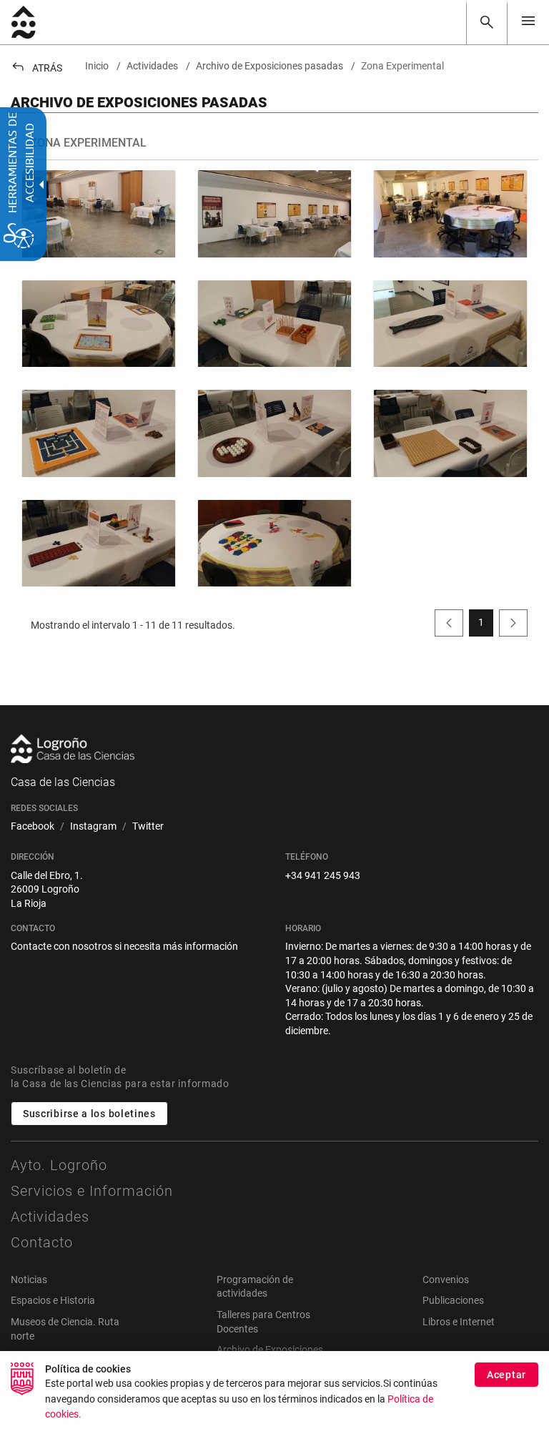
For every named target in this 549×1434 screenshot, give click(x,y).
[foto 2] (98, 323)
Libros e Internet (458, 1321)
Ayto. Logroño (59, 1165)
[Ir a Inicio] (23, 22)
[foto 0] (98, 213)
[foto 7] (450, 433)
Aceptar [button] (506, 1374)
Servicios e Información (92, 1190)
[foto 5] (98, 433)
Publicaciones (453, 1300)
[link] (487, 22)
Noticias (29, 1279)
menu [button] (528, 20)
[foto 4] (450, 323)
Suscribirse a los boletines (89, 1113)
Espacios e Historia (53, 1300)
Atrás (36, 68)
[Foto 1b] (450, 213)
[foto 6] (274, 433)
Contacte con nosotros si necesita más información (124, 946)
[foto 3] (274, 323)
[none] (528, 21)
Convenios (445, 1279)
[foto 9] (274, 543)
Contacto (42, 1242)
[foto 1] (274, 213)
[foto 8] (98, 543)
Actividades (50, 1216)
